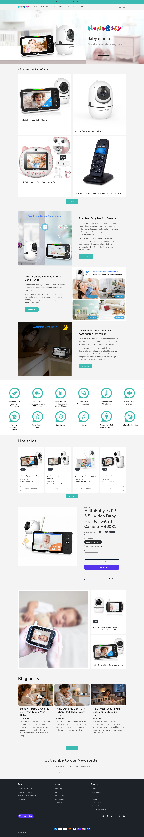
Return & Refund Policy (99, 809)
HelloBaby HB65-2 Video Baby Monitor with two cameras (112, 476)
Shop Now (32, 309)
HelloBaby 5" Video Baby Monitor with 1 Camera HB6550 (30, 476)
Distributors (58, 802)
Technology (58, 789)
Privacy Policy (95, 806)
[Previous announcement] (19, 2)
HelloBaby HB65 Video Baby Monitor (105, 627)
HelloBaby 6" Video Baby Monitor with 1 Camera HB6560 (85, 476)
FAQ (92, 796)
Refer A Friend (59, 796)
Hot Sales (21, 799)
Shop (104, 53)
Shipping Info (95, 799)
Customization (59, 799)
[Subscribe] (87, 772)
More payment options (101, 572)
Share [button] (88, 579)
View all (72, 202)
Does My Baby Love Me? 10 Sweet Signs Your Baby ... (34, 712)
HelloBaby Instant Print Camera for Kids (38, 182)
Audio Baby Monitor (25, 792)
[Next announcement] (125, 2)
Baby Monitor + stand (94, 546)
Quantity (87, 551)
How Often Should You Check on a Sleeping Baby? (106, 712)
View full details (111, 579)
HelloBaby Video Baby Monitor (34, 120)
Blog (56, 792)
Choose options (31, 488)
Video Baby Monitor (25, 789)
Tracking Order (96, 792)
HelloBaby (26, 832)
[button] (36, 7)
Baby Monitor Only (93, 542)
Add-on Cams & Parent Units (88, 131)
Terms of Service (97, 802)
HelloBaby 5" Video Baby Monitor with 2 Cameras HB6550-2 (55, 476)
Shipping (87, 535)
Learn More (86, 256)
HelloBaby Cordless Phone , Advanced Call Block (97, 193)
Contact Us (94, 789)
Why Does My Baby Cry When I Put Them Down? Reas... (71, 712)
